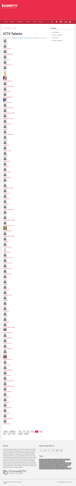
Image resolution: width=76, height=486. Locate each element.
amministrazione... (7, 64)
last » (26, 433)
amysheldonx (6, 161)
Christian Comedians (53, 464)
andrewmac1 (6, 413)
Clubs (34, 21)
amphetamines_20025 (8, 113)
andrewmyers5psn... (8, 418)
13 (9, 433)
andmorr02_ (6, 289)
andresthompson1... (8, 348)
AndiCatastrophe (7, 268)
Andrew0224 (6, 397)
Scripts (12, 21)
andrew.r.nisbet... (7, 391)
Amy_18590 (6, 166)
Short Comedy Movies (44, 461)
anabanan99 (6, 193)
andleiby (5, 284)
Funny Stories (52, 461)
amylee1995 (6, 145)
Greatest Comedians (67, 468)
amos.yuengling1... (7, 97)
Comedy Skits (51, 459)
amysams (5, 156)
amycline (5, 139)
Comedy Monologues (44, 459)
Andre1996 (5, 300)
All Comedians (55, 32)
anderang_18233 (7, 247)
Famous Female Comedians (62, 466)
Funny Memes (58, 459)
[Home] (10, 5)
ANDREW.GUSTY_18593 (8, 386)
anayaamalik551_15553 (9, 236)
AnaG (4, 214)
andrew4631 (6, 402)
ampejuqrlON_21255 (8, 107)
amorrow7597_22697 (8, 86)
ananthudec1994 (7, 231)
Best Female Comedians (55, 463)
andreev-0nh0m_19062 (9, 327)
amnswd (5, 75)
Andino (5, 279)
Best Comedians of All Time (45, 463)
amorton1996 (6, 91)
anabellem (6, 204)
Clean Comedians (61, 464)
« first (5, 431)
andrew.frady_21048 (8, 380)
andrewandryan (7, 407)
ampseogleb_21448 (8, 118)
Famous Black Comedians (51, 466)
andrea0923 (6, 311)
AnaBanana (6, 198)
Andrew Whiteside (7, 370)
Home (5, 21)
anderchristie (6, 252)
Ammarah (5, 43)
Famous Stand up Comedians (56, 468)
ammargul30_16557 (8, 54)
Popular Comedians (57, 40)
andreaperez (6, 322)
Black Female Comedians (66, 463)
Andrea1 (5, 316)
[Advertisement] (29, 13)
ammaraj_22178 (7, 48)
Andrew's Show (7, 375)
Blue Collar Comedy (44, 464)
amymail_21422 (7, 150)
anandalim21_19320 (8, 225)
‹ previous (12, 431)
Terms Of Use (69, 481)
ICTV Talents (14, 28)
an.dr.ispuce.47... (7, 177)
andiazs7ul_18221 (7, 263)
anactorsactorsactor (8, 209)
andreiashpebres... (8, 338)
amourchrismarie (7, 102)
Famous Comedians (57, 35)
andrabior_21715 (7, 295)
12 (4, 433)
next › (21, 433)
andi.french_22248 (8, 257)
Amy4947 (5, 129)
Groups (40, 21)
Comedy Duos (42, 466)
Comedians (20, 21)
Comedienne (67, 464)
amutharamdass (7, 123)
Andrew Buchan (7, 359)
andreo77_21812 (7, 343)
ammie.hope (6, 59)
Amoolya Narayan (7, 81)
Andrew (5, 354)
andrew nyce (6, 364)
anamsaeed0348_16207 (9, 220)
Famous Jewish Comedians (45, 468)
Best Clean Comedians (60, 461)
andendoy (5, 241)
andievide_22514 (7, 273)
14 (13, 433)
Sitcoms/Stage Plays (65, 459)
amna (4, 70)
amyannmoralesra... (8, 134)
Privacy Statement (61, 481)
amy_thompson (7, 172)
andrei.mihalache (7, 332)
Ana (4, 182)
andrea (5, 306)
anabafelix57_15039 (8, 188)
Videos (28, 21)
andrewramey (6, 423)
